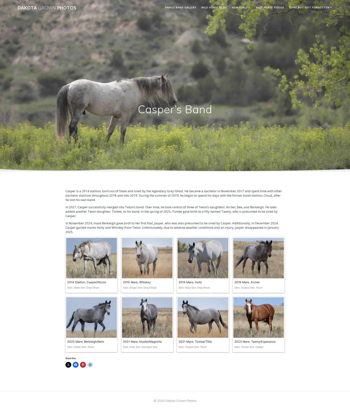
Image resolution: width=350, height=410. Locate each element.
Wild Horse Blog (214, 7)
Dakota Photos (47, 7)
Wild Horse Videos (270, 7)
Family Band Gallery (180, 7)
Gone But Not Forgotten (309, 7)
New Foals (240, 7)
